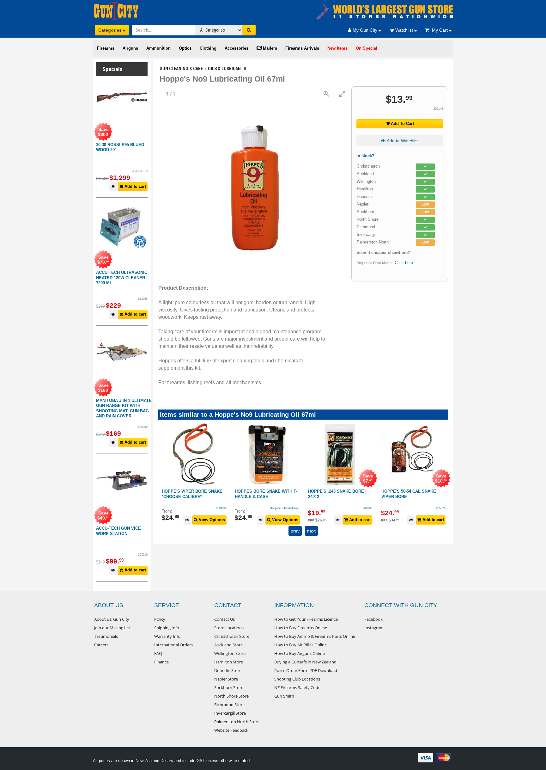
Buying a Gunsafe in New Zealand (305, 662)
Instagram (374, 628)
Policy (159, 619)
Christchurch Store (231, 636)
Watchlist (404, 30)
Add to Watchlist (402, 140)
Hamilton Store (228, 662)
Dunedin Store (227, 670)
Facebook (373, 619)
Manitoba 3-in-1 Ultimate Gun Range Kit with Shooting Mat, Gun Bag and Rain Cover (124, 408)
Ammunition (158, 48)
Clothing (208, 48)
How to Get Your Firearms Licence (306, 619)
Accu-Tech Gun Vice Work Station (118, 531)
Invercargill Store (230, 713)
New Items (337, 48)
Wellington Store (230, 653)
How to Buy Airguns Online (299, 653)
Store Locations (229, 628)
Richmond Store (229, 704)
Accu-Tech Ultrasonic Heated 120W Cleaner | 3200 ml (122, 277)
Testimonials (106, 636)
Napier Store (226, 679)
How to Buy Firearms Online (300, 628)
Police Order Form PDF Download (305, 670)
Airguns (130, 48)
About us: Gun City (111, 619)
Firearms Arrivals (302, 48)
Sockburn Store (228, 687)
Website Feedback (231, 730)
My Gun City (365, 30)
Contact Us (224, 619)
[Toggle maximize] (342, 93)
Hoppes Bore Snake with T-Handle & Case (266, 494)
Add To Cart (402, 123)
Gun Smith (284, 696)
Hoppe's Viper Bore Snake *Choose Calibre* (192, 494)
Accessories (236, 48)
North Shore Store (231, 696)
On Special (366, 48)
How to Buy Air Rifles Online (300, 645)
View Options (211, 519)
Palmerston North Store (236, 721)
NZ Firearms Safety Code (297, 687)
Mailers (269, 48)
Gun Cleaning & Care (181, 68)
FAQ (158, 653)
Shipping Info (166, 628)
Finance (161, 662)
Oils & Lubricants (227, 68)
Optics (185, 48)
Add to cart (134, 186)
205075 (441, 508)
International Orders (173, 645)
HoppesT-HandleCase (284, 508)
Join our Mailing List (112, 628)
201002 (367, 508)
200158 (221, 508)
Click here (404, 262)
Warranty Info (167, 636)
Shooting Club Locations (297, 679)
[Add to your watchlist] (113, 186)
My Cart (439, 30)
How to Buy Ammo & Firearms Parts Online (314, 636)
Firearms (105, 48)
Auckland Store (228, 645)
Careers (101, 645)
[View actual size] (326, 93)
